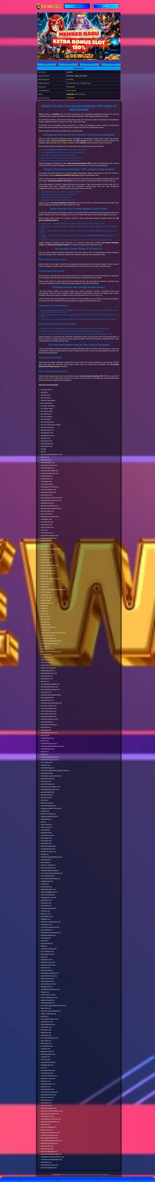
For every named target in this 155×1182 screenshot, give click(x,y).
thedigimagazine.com (48, 670)
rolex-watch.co (46, 1041)
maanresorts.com (47, 525)
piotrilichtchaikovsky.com (49, 473)
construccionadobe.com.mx (50, 757)
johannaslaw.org (46, 887)
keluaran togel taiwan (48, 400)
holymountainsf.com (47, 978)
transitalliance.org (47, 916)
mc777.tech (44, 614)
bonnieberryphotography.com (51, 922)
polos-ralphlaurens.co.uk (49, 997)
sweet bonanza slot (47, 422)
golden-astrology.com (48, 668)
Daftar (58, 1181)
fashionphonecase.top (48, 846)
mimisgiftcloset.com (47, 749)
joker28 (43, 449)
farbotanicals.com (47, 773)
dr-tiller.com (45, 884)
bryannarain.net (46, 781)
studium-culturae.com (48, 865)
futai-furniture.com (47, 700)
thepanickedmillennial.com (50, 565)
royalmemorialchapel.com (49, 1135)
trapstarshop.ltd (46, 833)
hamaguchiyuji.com (47, 738)
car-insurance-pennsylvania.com (52, 873)
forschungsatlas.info (47, 876)
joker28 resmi (45, 395)
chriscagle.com (46, 938)
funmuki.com (45, 735)
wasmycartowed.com (48, 1078)
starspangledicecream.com (50, 789)
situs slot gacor (94, 295)
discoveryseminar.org (48, 868)
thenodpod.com (46, 1103)
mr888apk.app (46, 600)
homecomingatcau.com (49, 1167)
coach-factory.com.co (48, 995)
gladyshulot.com (46, 900)
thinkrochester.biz (47, 970)
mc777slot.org (45, 592)
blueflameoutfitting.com (49, 538)
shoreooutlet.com (47, 479)
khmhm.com (45, 741)
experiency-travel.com (48, 568)
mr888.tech (45, 608)
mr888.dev (44, 606)
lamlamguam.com (47, 679)
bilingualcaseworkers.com (49, 687)
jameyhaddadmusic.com (49, 673)
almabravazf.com (46, 541)
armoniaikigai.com (47, 657)
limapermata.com (46, 476)
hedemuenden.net (47, 795)
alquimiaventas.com (47, 660)
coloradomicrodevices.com (50, 927)
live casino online (46, 411)
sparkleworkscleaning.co (49, 724)
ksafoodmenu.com (47, 1146)
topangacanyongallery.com (50, 1113)
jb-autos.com (45, 646)
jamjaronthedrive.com (48, 965)
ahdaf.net (44, 946)
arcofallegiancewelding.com (50, 684)
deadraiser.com (46, 1032)
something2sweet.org (48, 570)
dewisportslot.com (47, 430)
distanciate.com (46, 838)
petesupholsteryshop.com (49, 1165)
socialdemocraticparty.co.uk (50, 989)
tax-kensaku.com (46, 762)
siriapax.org (45, 992)
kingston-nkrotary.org (48, 814)
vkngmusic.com (46, 903)
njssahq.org (45, 854)
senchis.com (45, 622)
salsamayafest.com (47, 603)
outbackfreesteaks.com (49, 949)
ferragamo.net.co (46, 986)
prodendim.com (46, 654)
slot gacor (44, 392)
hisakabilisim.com (47, 543)
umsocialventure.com (48, 1070)
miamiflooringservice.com (49, 719)
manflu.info (44, 941)
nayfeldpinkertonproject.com (50, 932)
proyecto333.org (46, 943)
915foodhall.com (46, 562)
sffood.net (44, 800)
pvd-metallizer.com (47, 951)
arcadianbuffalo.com (48, 462)
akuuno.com (45, 681)
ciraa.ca (43, 822)
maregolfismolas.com (48, 849)
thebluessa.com (46, 1162)
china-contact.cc (46, 827)
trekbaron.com (46, 1086)
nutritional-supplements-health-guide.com (55, 770)
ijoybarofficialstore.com (49, 743)
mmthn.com (45, 751)
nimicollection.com (47, 522)
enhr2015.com (45, 968)
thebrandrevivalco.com (48, 714)
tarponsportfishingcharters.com (51, 454)
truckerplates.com (47, 484)
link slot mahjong (46, 416)
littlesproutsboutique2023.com (51, 508)
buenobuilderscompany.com (50, 689)
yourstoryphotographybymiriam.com (53, 633)
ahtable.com (45, 457)
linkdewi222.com (46, 446)
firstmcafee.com (46, 1043)
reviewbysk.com (46, 481)
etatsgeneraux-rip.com (48, 897)
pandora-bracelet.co (48, 1000)
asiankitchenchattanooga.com (51, 1154)
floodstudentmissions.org (49, 1019)
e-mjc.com (44, 530)
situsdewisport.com (47, 435)
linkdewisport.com (47, 433)
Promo (19, 1181)
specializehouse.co (47, 722)
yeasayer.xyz (45, 811)
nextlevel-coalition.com (49, 706)
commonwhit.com (47, 514)
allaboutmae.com (46, 1100)
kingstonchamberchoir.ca (49, 816)
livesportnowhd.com (48, 649)
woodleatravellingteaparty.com (51, 641)
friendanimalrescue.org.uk (49, 870)
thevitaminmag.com (47, 768)
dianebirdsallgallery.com (49, 892)
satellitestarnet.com (47, 503)
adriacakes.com (46, 460)
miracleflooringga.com (48, 638)
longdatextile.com (47, 881)
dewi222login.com (47, 443)
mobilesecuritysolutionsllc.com (51, 703)
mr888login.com (46, 595)
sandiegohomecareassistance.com (52, 1157)
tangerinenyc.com (47, 959)
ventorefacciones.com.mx (49, 760)
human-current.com (47, 1097)
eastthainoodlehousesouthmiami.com (53, 589)
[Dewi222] (49, 6)
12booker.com (45, 624)
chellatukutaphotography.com (51, 695)
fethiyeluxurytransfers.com (50, 516)
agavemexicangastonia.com (50, 1122)
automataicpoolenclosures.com (51, 498)
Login (97, 1181)
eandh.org (44, 576)
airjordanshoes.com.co (48, 984)
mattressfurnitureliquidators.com (52, 1111)
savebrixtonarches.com (49, 1108)
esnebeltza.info (46, 860)
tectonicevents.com (47, 554)
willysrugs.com (46, 730)
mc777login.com (46, 597)
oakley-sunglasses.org (48, 1014)
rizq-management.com (48, 708)
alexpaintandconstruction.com (51, 500)
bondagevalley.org (47, 1065)
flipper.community (47, 803)
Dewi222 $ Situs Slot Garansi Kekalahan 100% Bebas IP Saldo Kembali (85, 1174)
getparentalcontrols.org (49, 976)
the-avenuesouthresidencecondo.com (53, 1005)
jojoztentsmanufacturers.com (51, 549)
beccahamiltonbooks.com (49, 1038)
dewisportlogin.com (47, 427)
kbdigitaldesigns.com (48, 1084)
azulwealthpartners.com (49, 733)
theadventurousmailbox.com (50, 787)
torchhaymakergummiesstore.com (52, 746)
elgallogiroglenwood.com (49, 1143)
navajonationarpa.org (48, 1062)
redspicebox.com (46, 495)
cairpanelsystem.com (48, 1054)
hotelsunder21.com (47, 581)
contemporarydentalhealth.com (51, 1159)
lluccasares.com (46, 841)
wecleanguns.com (47, 676)
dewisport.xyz (45, 438)
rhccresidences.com (47, 1116)
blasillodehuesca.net (47, 778)
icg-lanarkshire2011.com (49, 1076)
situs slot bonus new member (51, 425)
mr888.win (44, 611)
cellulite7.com (45, 1057)
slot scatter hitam (47, 408)
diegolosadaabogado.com (49, 535)
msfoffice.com (46, 1049)
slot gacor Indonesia (48, 406)
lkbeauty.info (45, 546)
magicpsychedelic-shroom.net (51, 808)
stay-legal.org (45, 862)
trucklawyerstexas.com (48, 716)
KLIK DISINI (70, 98)
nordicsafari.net (46, 843)
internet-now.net (46, 797)
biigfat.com (44, 754)
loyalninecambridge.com (49, 1151)
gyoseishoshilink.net (47, 792)
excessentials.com (47, 1046)
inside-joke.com (46, 905)
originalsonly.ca (46, 819)
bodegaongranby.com (48, 935)
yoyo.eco (44, 1068)
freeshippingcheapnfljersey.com (51, 857)
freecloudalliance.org (48, 1024)
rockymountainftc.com (48, 489)
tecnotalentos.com (47, 533)
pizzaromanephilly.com (48, 1127)
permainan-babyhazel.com (50, 643)
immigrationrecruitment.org (50, 1132)
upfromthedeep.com (48, 784)
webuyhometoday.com (48, 492)
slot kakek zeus (46, 414)
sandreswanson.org (47, 981)
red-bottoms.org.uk (47, 835)
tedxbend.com (46, 1081)
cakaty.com (45, 587)
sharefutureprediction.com (50, 506)
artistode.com (45, 630)
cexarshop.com (46, 692)
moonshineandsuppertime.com (51, 1140)
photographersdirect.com (49, 1138)
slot (77, 125)
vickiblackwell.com (47, 1073)
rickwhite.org (45, 1124)
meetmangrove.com (47, 954)
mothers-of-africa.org (48, 851)
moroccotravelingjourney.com (51, 579)
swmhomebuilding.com (48, 711)
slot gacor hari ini (48, 378)
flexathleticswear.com (48, 573)
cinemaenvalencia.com (48, 908)
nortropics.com (46, 552)
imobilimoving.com (47, 662)
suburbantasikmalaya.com (49, 471)
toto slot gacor (46, 419)
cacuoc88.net (45, 830)
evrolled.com (45, 560)
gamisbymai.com (46, 557)
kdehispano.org (46, 1035)
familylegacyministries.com (50, 487)
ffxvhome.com (46, 1059)
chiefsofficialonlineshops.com (51, 1011)
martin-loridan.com (47, 527)
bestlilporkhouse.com (48, 962)
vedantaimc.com (46, 519)
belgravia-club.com (47, 1051)
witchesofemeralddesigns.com (51, 652)
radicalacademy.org (47, 1089)
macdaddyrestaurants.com (50, 973)
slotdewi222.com (46, 441)
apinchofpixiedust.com (48, 1095)
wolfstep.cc (45, 1016)
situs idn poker (46, 398)
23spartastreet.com (47, 635)
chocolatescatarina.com (49, 465)
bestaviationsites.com (48, 889)
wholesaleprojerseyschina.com (51, 776)
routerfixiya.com (46, 1105)
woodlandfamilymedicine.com (51, 1119)
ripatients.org (45, 765)
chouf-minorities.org (48, 895)
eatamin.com (45, 584)
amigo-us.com (45, 914)
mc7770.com (45, 616)
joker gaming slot (47, 403)
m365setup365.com (47, 1003)
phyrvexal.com (46, 619)
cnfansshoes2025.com (48, 627)
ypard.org (44, 957)
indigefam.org (45, 919)
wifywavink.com (46, 1027)
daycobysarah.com (47, 697)
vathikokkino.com (47, 1022)
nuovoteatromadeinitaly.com (50, 878)
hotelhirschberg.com (48, 468)
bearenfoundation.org (48, 805)
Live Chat (135, 1181)
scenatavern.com (46, 924)
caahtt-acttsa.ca (46, 824)
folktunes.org (45, 911)
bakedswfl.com (46, 727)
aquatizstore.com (47, 665)
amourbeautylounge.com (49, 1092)
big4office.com (46, 1008)
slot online (64, 173)
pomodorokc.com (47, 1130)
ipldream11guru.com (47, 511)
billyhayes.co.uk (46, 1030)
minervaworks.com (47, 1149)
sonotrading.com (46, 930)
